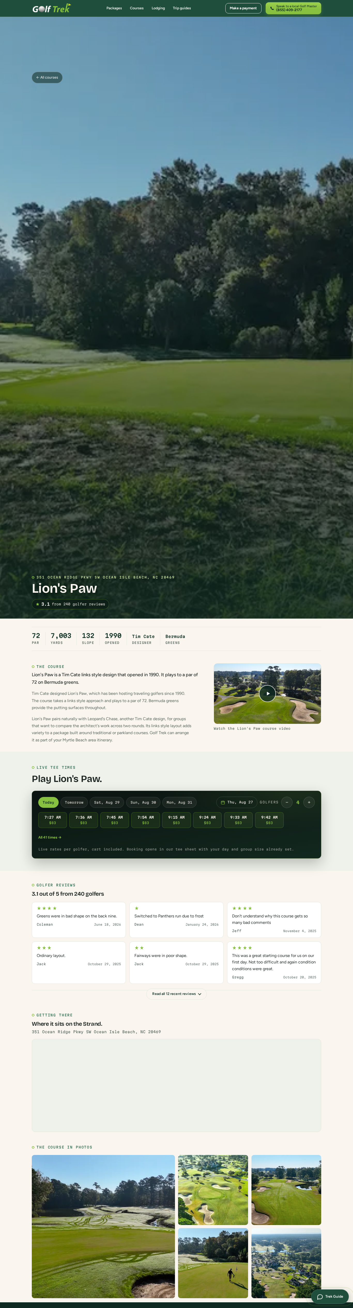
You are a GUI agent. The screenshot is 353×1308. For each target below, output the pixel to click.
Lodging (158, 8)
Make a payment (243, 8)
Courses (137, 8)
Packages (114, 8)
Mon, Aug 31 (179, 802)
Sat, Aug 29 (107, 802)
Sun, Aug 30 (143, 802)
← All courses (47, 77)
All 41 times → (50, 837)
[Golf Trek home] (52, 8)
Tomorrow (74, 802)
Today (48, 802)
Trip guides (182, 8)
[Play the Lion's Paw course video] (267, 693)
